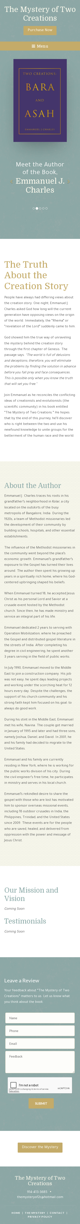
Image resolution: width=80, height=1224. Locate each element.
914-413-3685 (37, 1192)
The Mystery (35, 1212)
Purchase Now (40, 31)
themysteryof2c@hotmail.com (40, 1197)
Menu (42, 46)
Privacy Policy (40, 1216)
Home (16, 1212)
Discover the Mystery (40, 1148)
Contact (57, 1212)
